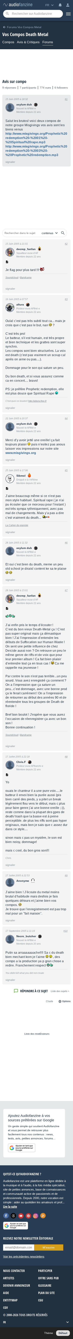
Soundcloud (11, 277)
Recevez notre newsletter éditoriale (28, 1238)
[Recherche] (7, 13)
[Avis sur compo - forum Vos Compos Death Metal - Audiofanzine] (17, 5)
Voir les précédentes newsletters (23, 1256)
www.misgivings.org (20, 453)
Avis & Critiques (28, 42)
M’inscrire (49, 1247)
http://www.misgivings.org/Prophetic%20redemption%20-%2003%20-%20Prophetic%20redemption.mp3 (36, 151)
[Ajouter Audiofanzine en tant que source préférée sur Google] (21, 1148)
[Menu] (68, 13)
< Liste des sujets (60, 991)
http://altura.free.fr (37, 401)
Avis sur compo (14, 81)
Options (66, 1001)
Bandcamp (26, 277)
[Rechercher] (63, 233)
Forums (47, 42)
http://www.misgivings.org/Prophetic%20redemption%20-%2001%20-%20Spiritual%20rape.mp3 (36, 138)
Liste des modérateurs (36, 1034)
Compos (8, 42)
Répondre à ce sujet (34, 991)
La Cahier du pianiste (16, 525)
